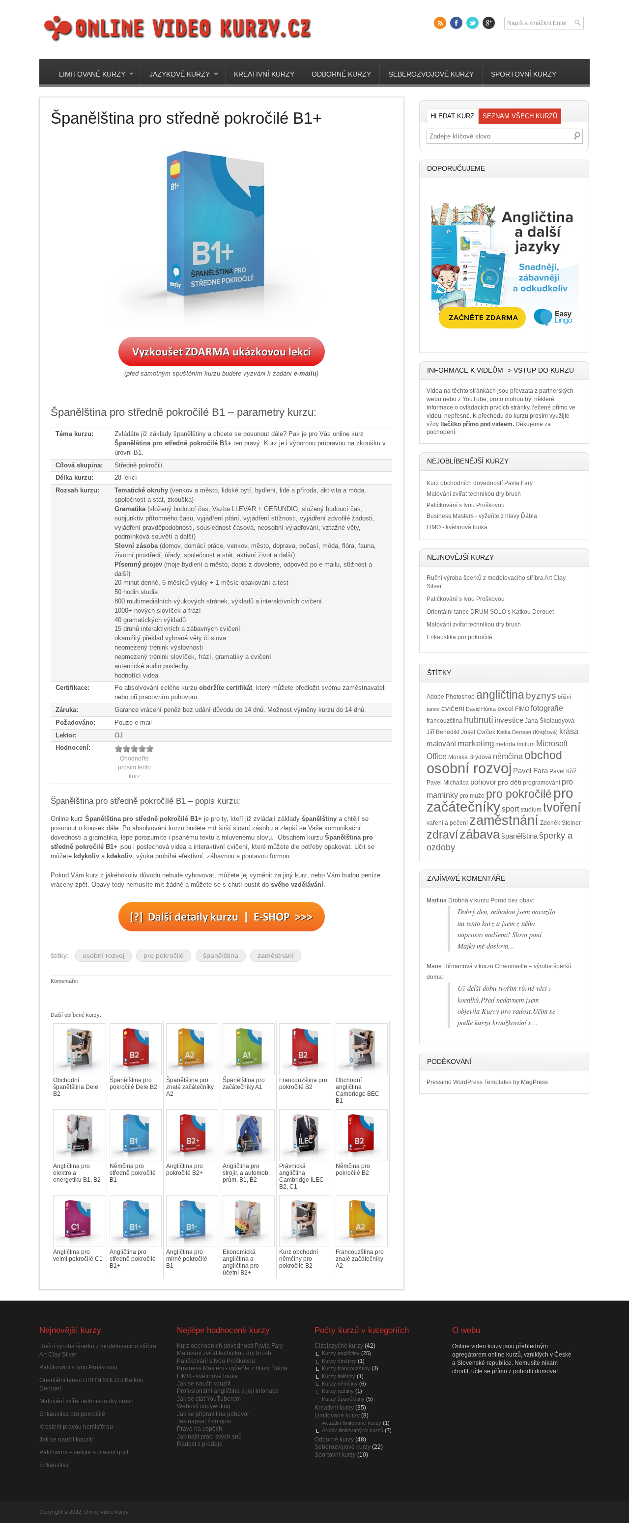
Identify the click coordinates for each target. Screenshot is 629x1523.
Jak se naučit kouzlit (66, 1439)
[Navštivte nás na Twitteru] (472, 22)
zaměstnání (275, 955)
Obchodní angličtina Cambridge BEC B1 (357, 1090)
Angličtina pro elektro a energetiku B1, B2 (77, 1173)
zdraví (442, 834)
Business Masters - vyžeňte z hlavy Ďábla (482, 516)
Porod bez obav (511, 900)
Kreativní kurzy (264, 74)
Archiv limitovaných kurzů (352, 1430)
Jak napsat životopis (204, 1421)
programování (541, 782)
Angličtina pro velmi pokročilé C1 (78, 1255)
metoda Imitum (515, 744)
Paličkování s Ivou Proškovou (466, 505)
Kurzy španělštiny (343, 1399)
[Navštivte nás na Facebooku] (456, 22)
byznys (541, 695)
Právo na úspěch (199, 1428)
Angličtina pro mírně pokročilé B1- (186, 1259)
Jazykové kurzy (175, 74)
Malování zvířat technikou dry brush (474, 493)
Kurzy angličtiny (341, 1353)
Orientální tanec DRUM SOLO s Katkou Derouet (490, 611)
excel (505, 708)
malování (441, 744)
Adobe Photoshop (451, 696)
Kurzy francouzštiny (346, 1368)
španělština (220, 955)
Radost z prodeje (200, 1444)
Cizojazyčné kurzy (338, 1345)
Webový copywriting (203, 1406)
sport (510, 808)
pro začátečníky (500, 800)
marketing (475, 743)
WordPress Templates (482, 1082)
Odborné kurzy (341, 74)
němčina (508, 756)
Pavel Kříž (562, 771)
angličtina (500, 694)
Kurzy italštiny (338, 1376)
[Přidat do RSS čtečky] (440, 22)
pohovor (483, 782)
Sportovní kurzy (523, 74)
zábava (479, 834)
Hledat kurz (452, 116)
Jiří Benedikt (443, 732)
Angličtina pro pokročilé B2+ (184, 1169)
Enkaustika (54, 1465)
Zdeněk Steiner (560, 822)
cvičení (452, 708)
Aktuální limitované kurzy (351, 1423)
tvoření (562, 807)
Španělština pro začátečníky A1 (244, 1083)
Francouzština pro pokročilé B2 (303, 1083)
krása (568, 731)
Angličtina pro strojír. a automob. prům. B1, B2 (246, 1173)
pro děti (509, 782)
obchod (543, 755)
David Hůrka (481, 709)
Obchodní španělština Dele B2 (75, 1087)
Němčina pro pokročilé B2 (353, 1169)
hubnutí (478, 720)
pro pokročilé (163, 955)
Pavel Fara (530, 771)
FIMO (522, 709)
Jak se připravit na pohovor (213, 1414)
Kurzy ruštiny (338, 1391)
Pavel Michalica (448, 782)
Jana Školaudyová (549, 720)
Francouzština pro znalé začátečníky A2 (360, 1259)
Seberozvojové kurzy (431, 74)
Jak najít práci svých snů (209, 1436)
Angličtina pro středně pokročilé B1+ (133, 1259)
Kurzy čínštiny (339, 1361)
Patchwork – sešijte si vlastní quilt (83, 1452)
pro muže (472, 795)
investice (509, 720)
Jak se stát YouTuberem (209, 1398)
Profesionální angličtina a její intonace (228, 1390)
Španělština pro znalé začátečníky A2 (190, 1087)
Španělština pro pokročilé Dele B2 (133, 1083)
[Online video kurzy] (176, 42)
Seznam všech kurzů (520, 116)
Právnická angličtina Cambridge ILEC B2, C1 (301, 1176)
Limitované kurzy (87, 74)
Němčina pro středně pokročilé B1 (133, 1173)
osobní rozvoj (103, 955)
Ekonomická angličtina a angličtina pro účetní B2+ (241, 1262)
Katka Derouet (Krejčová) (527, 732)
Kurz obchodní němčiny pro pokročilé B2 (298, 1259)
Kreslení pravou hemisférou (76, 1426)
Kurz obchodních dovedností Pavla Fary (480, 483)
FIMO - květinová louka (457, 527)
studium (531, 809)
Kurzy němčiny (340, 1384)
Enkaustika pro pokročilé (459, 637)
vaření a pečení (447, 822)
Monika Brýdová (469, 757)
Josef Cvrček (478, 732)
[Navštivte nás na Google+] (488, 22)
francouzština (444, 720)
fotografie (547, 708)
